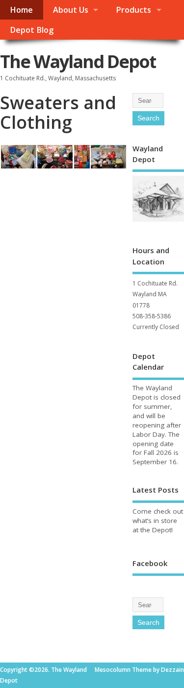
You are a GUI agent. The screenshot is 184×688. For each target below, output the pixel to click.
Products (133, 9)
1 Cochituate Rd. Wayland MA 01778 (155, 294)
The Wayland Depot (78, 61)
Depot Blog (31, 29)
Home (21, 9)
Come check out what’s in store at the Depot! (157, 520)
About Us (70, 9)
